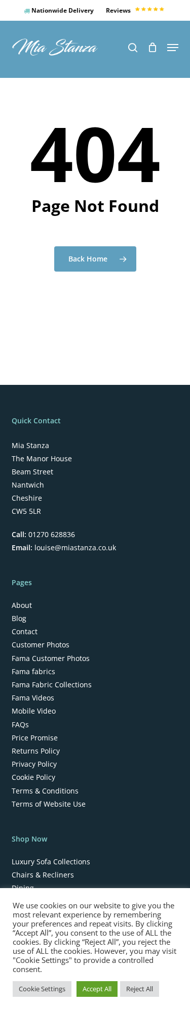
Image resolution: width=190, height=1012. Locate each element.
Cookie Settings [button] (42, 988)
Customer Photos (40, 644)
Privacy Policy (34, 764)
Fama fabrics (33, 671)
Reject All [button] (139, 988)
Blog (19, 618)
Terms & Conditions (45, 791)
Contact (24, 631)
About (22, 605)
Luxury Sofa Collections (51, 861)
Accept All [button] (97, 988)
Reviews (119, 10)
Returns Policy (36, 751)
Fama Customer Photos (51, 658)
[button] (172, 47)
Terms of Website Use (49, 804)
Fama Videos (33, 697)
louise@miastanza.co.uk (74, 547)
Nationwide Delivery (62, 10)
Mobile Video (34, 711)
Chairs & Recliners (43, 874)
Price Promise (35, 737)
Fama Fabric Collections (52, 684)
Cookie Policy (33, 777)
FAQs (20, 724)
